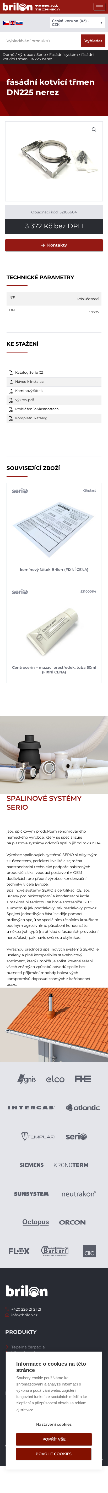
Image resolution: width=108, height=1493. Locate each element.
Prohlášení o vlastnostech (37, 409)
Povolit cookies (54, 1454)
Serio (41, 54)
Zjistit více (24, 1410)
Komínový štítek (29, 391)
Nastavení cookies (54, 1424)
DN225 (93, 312)
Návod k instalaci (30, 382)
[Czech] (6, 22)
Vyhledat (93, 40)
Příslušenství (88, 299)
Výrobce (25, 54)
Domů (8, 54)
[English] (12, 22)
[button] (94, 129)
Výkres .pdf (24, 400)
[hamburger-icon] (99, 6)
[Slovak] (19, 22)
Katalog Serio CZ (29, 372)
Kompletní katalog (31, 418)
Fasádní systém (63, 54)
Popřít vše (54, 1439)
